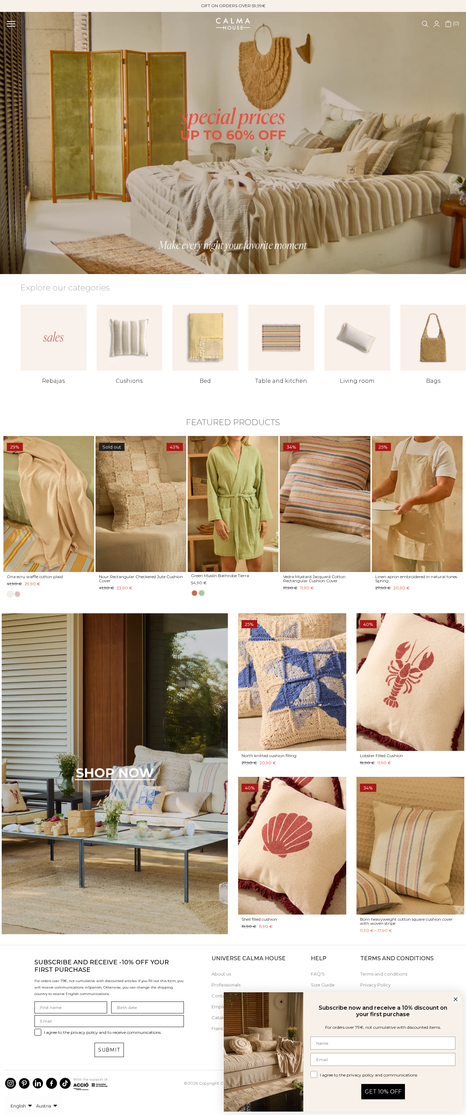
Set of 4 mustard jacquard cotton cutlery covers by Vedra (415, 578)
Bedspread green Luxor (213, 576)
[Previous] (16, 504)
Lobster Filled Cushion (381, 755)
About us (221, 974)
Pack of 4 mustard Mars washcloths (134, 576)
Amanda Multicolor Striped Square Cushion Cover (41, 578)
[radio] (194, 594)
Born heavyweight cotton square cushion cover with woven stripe (406, 921)
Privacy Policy (375, 985)
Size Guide (323, 985)
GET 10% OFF (383, 1091)
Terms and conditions (383, 974)
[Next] (450, 504)
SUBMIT (109, 1050)
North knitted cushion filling (269, 755)
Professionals (226, 985)
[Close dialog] (455, 999)
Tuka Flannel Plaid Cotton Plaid (314, 576)
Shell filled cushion (259, 919)
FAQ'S (318, 974)
